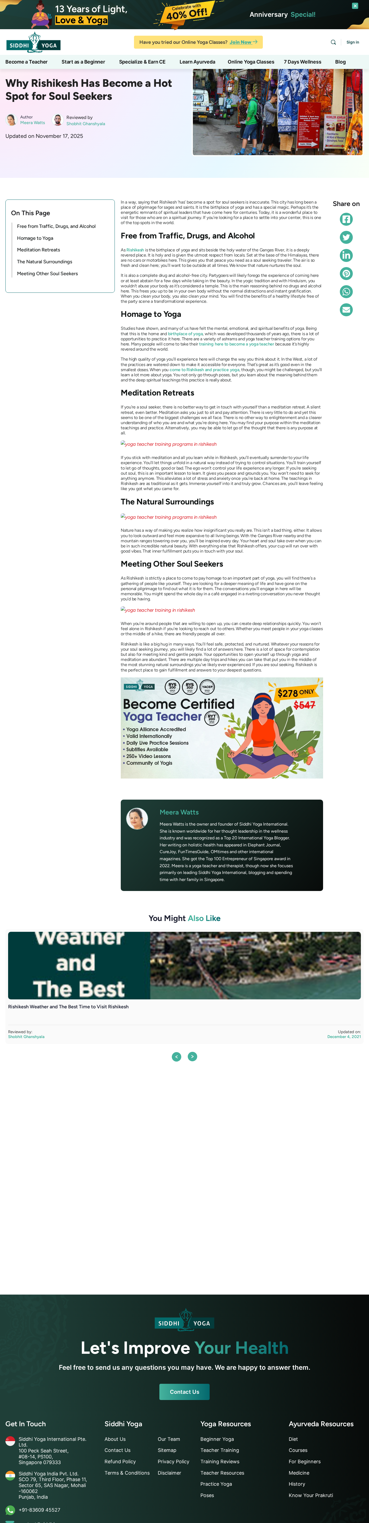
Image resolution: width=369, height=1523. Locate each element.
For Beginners (305, 1461)
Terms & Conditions (127, 1473)
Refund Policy (120, 1461)
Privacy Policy (173, 1461)
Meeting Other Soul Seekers (47, 274)
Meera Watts (32, 122)
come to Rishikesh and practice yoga (204, 369)
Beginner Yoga (217, 1439)
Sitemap (167, 1450)
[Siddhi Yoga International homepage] (184, 1319)
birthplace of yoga (185, 333)
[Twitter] (346, 237)
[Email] (346, 309)
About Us (115, 1439)
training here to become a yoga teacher (236, 344)
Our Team (169, 1439)
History (297, 1484)
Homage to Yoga (35, 238)
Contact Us (184, 1392)
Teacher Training (219, 1450)
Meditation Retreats (38, 250)
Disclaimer (169, 1473)
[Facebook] (346, 219)
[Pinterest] (346, 273)
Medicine (299, 1473)
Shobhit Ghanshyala (85, 123)
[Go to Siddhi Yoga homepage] (33, 41)
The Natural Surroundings (44, 262)
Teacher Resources (222, 1473)
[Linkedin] (346, 255)
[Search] (333, 42)
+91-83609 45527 (39, 1510)
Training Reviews (219, 1461)
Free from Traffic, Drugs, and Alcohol (56, 226)
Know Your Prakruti (311, 1495)
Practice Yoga (216, 1484)
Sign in (353, 42)
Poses (207, 1495)
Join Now (241, 42)
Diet (293, 1439)
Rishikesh (135, 249)
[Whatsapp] (346, 291)
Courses (298, 1450)
